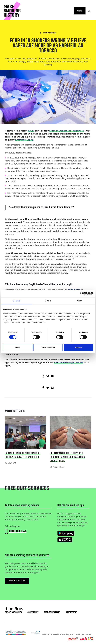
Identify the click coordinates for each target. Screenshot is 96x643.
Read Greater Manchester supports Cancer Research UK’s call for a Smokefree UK (70, 419)
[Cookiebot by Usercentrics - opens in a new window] (82, 293)
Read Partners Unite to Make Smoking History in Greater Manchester (23, 419)
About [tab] (79, 301)
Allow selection (48, 347)
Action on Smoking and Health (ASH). (66, 130)
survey (31, 130)
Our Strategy (71, 612)
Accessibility (32, 612)
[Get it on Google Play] (65, 533)
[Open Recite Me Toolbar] (80, 638)
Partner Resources (52, 612)
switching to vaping (24, 139)
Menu (79, 11)
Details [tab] (48, 301)
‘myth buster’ (74, 289)
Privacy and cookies (13, 612)
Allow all (78, 347)
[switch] (36, 337)
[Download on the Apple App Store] (64, 539)
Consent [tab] (16, 301)
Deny (17, 347)
